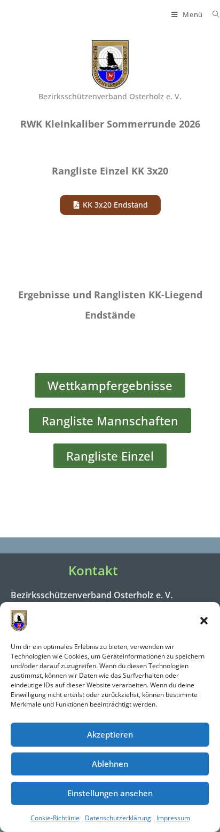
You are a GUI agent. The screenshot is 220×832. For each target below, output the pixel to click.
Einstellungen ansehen (110, 793)
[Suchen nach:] (212, 14)
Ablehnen (110, 763)
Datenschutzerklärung (118, 817)
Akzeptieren (110, 734)
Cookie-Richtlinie (55, 817)
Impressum (173, 817)
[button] (204, 620)
